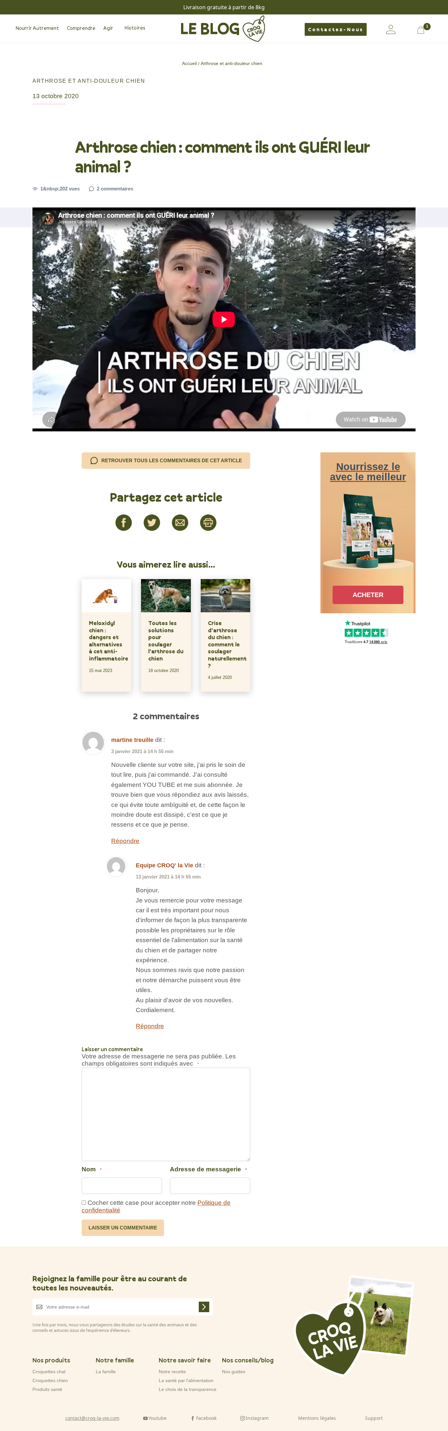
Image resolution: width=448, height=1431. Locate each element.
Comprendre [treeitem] (81, 28)
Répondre (125, 840)
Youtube (158, 1418)
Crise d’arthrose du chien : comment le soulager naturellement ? (225, 644)
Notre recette (172, 1371)
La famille (106, 1371)
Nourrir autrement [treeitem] (37, 28)
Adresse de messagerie (208, 1169)
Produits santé (47, 1389)
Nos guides (233, 1371)
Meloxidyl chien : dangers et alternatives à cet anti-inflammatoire (106, 640)
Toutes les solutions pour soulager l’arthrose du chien (165, 640)
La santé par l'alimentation (186, 1380)
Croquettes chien (50, 1380)
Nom (92, 1169)
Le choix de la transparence (187, 1389)
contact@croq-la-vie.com (92, 1418)
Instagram (257, 1418)
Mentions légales (317, 1418)
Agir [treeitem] (108, 28)
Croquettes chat (49, 1371)
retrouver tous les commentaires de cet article (171, 460)
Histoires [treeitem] (134, 28)
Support (374, 1418)
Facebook (206, 1418)
